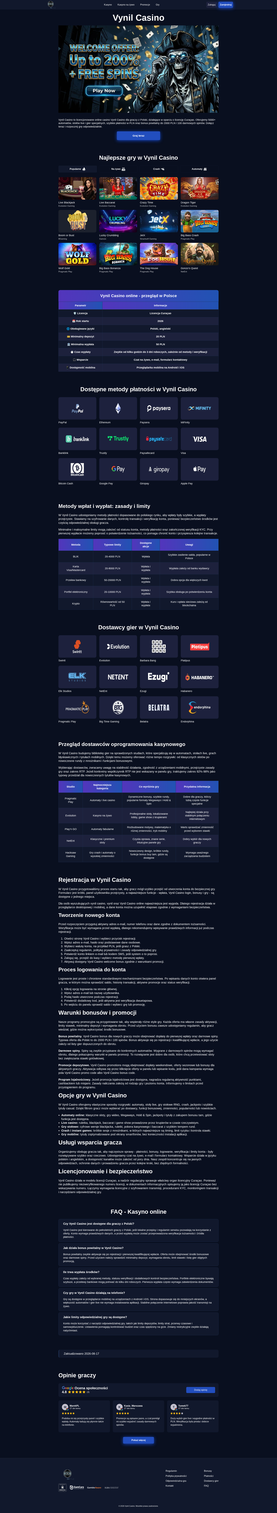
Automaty (197, 169)
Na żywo (116, 169)
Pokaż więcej (138, 1440)
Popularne (75, 169)
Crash (156, 169)
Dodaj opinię (200, 1390)
